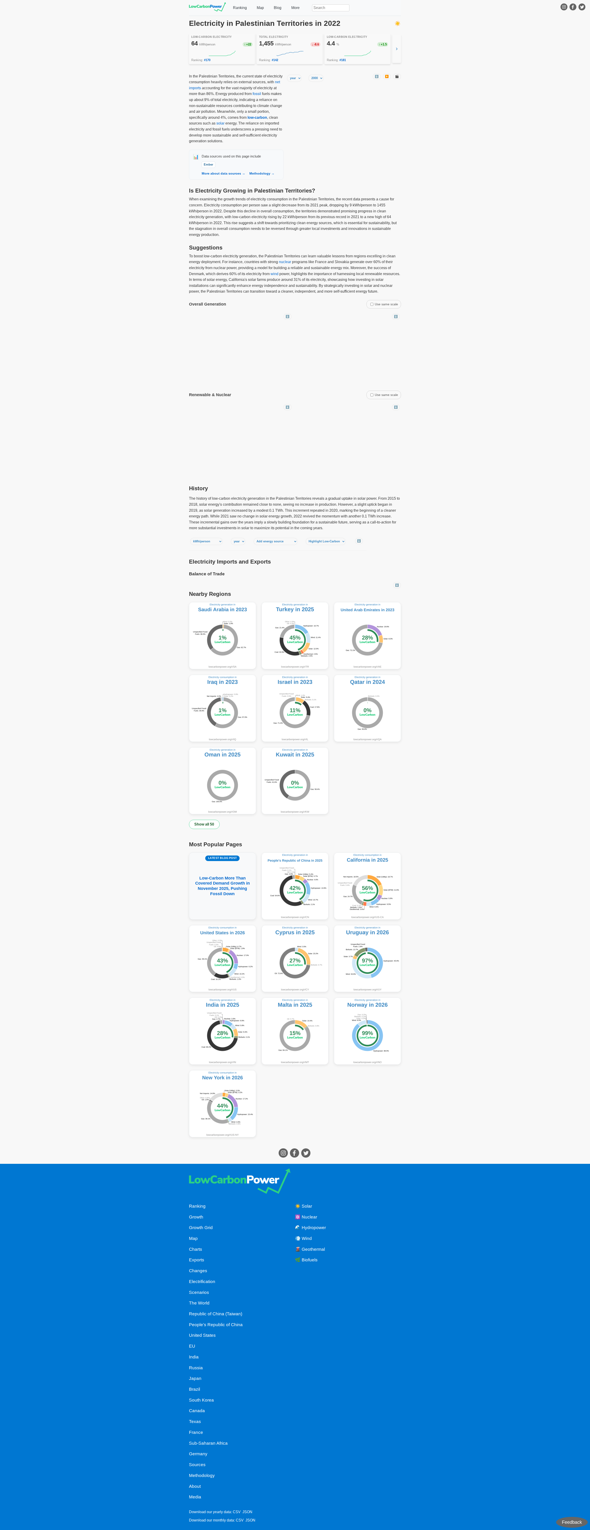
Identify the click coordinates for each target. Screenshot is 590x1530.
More (295, 8)
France (196, 1432)
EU (192, 1346)
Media (195, 1496)
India (194, 1357)
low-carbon (257, 117)
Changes (198, 1270)
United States (202, 1335)
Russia (196, 1367)
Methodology (202, 1475)
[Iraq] (222, 708)
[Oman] (222, 780)
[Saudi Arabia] (222, 635)
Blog (277, 8)
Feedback (572, 1522)
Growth (196, 1217)
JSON (247, 1512)
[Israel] (295, 708)
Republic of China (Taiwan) (215, 1313)
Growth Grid (201, 1227)
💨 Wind (303, 1238)
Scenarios (199, 1292)
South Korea (201, 1400)
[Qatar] (367, 708)
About (195, 1486)
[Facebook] (573, 7)
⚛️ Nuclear (306, 1217)
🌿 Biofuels (306, 1259)
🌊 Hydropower (310, 1227)
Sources (197, 1464)
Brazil (194, 1389)
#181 (342, 60)
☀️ (398, 23)
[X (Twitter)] (582, 7)
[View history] (222, 53)
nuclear (285, 262)
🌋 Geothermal (310, 1249)
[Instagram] (564, 7)
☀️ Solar (303, 1206)
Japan (195, 1378)
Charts (195, 1249)
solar (220, 123)
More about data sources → (223, 173)
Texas (195, 1421)
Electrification (202, 1281)
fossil (257, 94)
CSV (237, 1512)
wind (274, 274)
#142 (275, 60)
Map (260, 8)
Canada (197, 1410)
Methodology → (261, 173)
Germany (198, 1453)
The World (199, 1303)
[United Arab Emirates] (367, 635)
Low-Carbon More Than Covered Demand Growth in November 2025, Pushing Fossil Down (222, 876)
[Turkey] (295, 635)
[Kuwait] (295, 780)
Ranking (240, 8)
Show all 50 (204, 824)
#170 (207, 60)
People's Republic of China (216, 1324)
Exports (196, 1259)
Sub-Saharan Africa (208, 1443)
